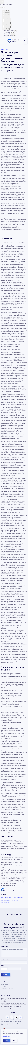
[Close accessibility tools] (4, 7)
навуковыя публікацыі (7, 897)
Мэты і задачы (4, 984)
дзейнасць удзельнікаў (7, 900)
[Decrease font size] (11, 32)
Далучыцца (4, 991)
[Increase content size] (16, 30)
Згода (6, 1040)
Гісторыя (3, 986)
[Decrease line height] (12, 34)
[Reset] (1, 7)
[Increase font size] (13, 32)
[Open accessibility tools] (2, 2)
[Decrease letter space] (13, 35)
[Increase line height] (14, 34)
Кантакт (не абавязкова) (7, 959)
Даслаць (5, 974)
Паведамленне (5, 946)
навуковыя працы (18, 897)
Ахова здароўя (5, 49)
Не (14, 1040)
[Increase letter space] (15, 35)
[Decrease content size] (14, 30)
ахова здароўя (5, 902)
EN (25, 40)
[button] (1, 41)
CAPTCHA (3, 965)
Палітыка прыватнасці (7, 988)
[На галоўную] (14, 41)
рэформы (16, 900)
